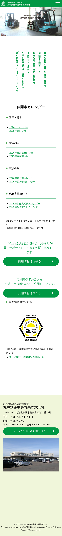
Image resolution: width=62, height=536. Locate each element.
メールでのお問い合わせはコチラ (29, 431)
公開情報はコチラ (29, 293)
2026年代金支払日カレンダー (24, 203)
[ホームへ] (15, 4)
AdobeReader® (24, 228)
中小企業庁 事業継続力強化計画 (26, 357)
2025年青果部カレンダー (22, 156)
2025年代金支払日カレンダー (24, 207)
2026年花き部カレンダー (22, 178)
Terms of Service (28, 530)
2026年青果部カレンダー (22, 153)
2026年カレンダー (18, 127)
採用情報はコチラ (29, 261)
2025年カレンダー (18, 131)
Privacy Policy (52, 527)
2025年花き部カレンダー (22, 181)
